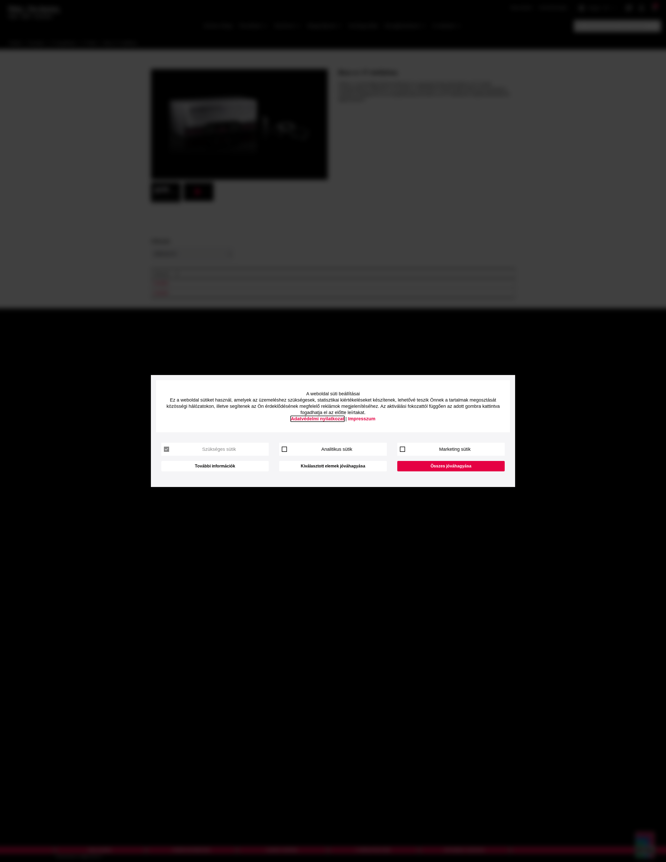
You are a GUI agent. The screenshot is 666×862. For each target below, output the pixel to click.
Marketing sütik (455, 449)
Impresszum (361, 418)
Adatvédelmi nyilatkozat (317, 418)
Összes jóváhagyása (451, 466)
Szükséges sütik (219, 449)
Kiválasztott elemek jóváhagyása (333, 466)
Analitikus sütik (336, 449)
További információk (215, 466)
